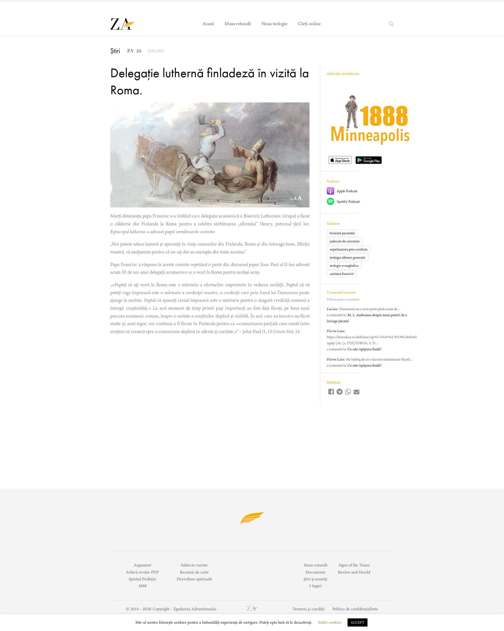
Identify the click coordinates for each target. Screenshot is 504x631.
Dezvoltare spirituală (194, 579)
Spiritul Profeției (142, 579)
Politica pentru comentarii (343, 299)
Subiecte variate (194, 565)
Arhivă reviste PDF (142, 572)
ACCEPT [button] (357, 622)
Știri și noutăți (315, 579)
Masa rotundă (237, 23)
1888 (142, 585)
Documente (316, 572)
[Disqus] (209, 406)
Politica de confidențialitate (355, 609)
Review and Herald (354, 572)
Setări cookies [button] (329, 622)
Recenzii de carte (194, 572)
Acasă (208, 23)
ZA (138, 51)
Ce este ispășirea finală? (364, 349)
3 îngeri (315, 585)
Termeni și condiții (308, 609)
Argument (142, 565)
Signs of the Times (354, 565)
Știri (115, 50)
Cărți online (309, 23)
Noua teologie (274, 23)
